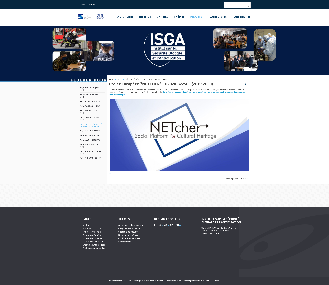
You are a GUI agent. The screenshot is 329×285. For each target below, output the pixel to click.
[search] (234, 5)
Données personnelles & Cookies (196, 281)
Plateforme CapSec (92, 235)
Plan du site (215, 281)
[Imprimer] (241, 84)
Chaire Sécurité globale (94, 245)
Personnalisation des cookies (120, 281)
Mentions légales (174, 281)
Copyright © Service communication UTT (149, 281)
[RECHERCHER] (247, 5)
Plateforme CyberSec (93, 238)
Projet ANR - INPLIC (92, 228)
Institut (86, 225)
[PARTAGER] (245, 84)
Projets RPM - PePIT (92, 231)
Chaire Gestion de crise (94, 248)
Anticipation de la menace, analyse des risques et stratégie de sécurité (131, 228)
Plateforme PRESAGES (94, 241)
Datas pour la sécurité (129, 235)
